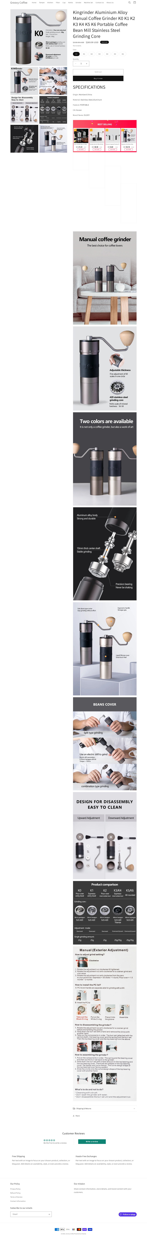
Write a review (92, 1141)
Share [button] (78, 1116)
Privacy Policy (15, 1189)
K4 (108, 54)
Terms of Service (16, 1197)
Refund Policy (15, 1193)
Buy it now (98, 78)
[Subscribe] (49, 1214)
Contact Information (18, 1201)
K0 (77, 54)
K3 (101, 54)
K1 (85, 54)
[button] (129, 2)
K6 (124, 54)
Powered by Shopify (80, 1234)
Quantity (76, 59)
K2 (93, 54)
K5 (116, 54)
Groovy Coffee (70, 1234)
